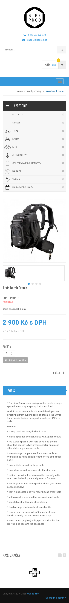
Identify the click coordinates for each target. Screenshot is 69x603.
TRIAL (15, 130)
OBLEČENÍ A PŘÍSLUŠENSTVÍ (27, 163)
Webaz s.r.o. (33, 593)
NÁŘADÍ (16, 171)
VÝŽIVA (16, 179)
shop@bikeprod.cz (37, 40)
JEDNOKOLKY (19, 155)
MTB (14, 147)
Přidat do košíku (17, 360)
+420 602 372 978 (37, 35)
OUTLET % (17, 114)
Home (20, 91)
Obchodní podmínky (55, 597)
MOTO (15, 138)
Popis (11, 390)
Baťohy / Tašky (34, 91)
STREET (16, 122)
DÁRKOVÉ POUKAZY (22, 187)
